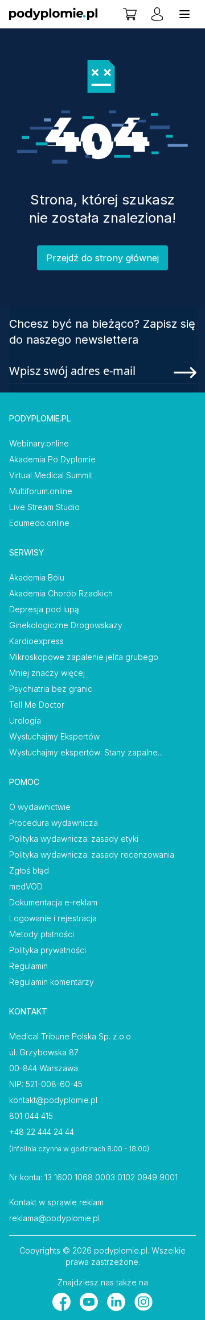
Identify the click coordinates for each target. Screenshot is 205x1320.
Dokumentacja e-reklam (53, 902)
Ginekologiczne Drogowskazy (65, 625)
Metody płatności (41, 934)
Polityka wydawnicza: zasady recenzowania (91, 854)
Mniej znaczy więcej (47, 673)
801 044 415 (31, 1116)
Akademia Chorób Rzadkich (61, 593)
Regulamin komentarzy (51, 982)
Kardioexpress (36, 641)
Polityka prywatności (47, 950)
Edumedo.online (39, 523)
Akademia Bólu (36, 577)
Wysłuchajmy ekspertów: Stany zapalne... (86, 752)
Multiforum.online (40, 491)
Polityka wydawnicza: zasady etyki (73, 838)
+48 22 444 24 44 (41, 1132)
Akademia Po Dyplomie (52, 459)
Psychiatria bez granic (50, 689)
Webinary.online (39, 443)
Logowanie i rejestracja (53, 918)
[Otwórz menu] (184, 14)
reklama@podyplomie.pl (54, 1218)
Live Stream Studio (44, 507)
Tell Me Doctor (36, 704)
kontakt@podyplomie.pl (53, 1100)
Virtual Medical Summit (50, 475)
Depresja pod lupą (44, 609)
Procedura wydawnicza (53, 823)
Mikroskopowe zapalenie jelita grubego (83, 657)
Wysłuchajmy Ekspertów (54, 736)
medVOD (26, 886)
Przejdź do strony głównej (102, 258)
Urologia (25, 720)
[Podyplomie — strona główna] (53, 14)
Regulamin (28, 966)
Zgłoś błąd (29, 870)
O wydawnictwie (40, 807)
